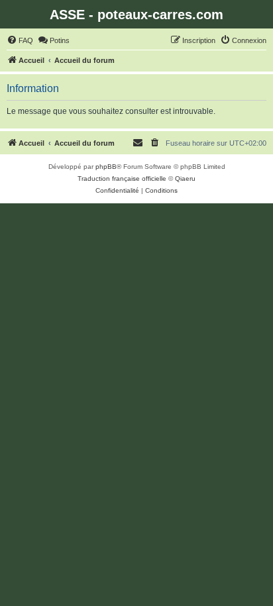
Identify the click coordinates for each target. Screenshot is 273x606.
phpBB (106, 166)
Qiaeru (185, 178)
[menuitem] (20, 40)
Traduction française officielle (122, 178)
